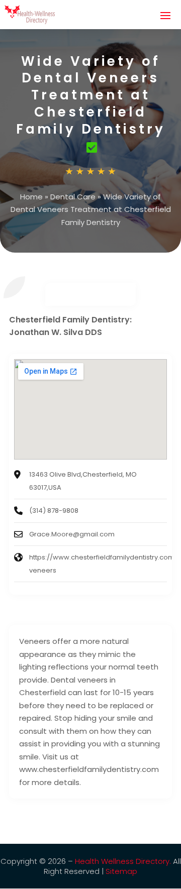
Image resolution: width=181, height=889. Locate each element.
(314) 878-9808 (53, 510)
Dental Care (73, 196)
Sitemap (121, 871)
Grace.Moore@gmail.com (72, 534)
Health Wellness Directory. (123, 861)
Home (31, 196)
